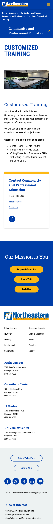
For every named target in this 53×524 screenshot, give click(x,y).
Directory (33, 345)
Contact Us (13, 207)
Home (4, 13)
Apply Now (26, 289)
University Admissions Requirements (19, 511)
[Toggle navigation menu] (48, 4)
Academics (13, 13)
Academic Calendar (37, 328)
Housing (7, 339)
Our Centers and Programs (31, 13)
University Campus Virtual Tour (17, 514)
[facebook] (12, 219)
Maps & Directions (36, 334)
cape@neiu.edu (15, 201)
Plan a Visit (26, 279)
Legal (39, 493)
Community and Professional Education (18, 16)
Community (9, 351)
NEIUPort (8, 334)
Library (32, 351)
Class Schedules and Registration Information (23, 518)
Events (31, 339)
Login (45, 493)
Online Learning (10, 328)
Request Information (26, 269)
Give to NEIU (26, 468)
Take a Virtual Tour (26, 458)
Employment (9, 345)
